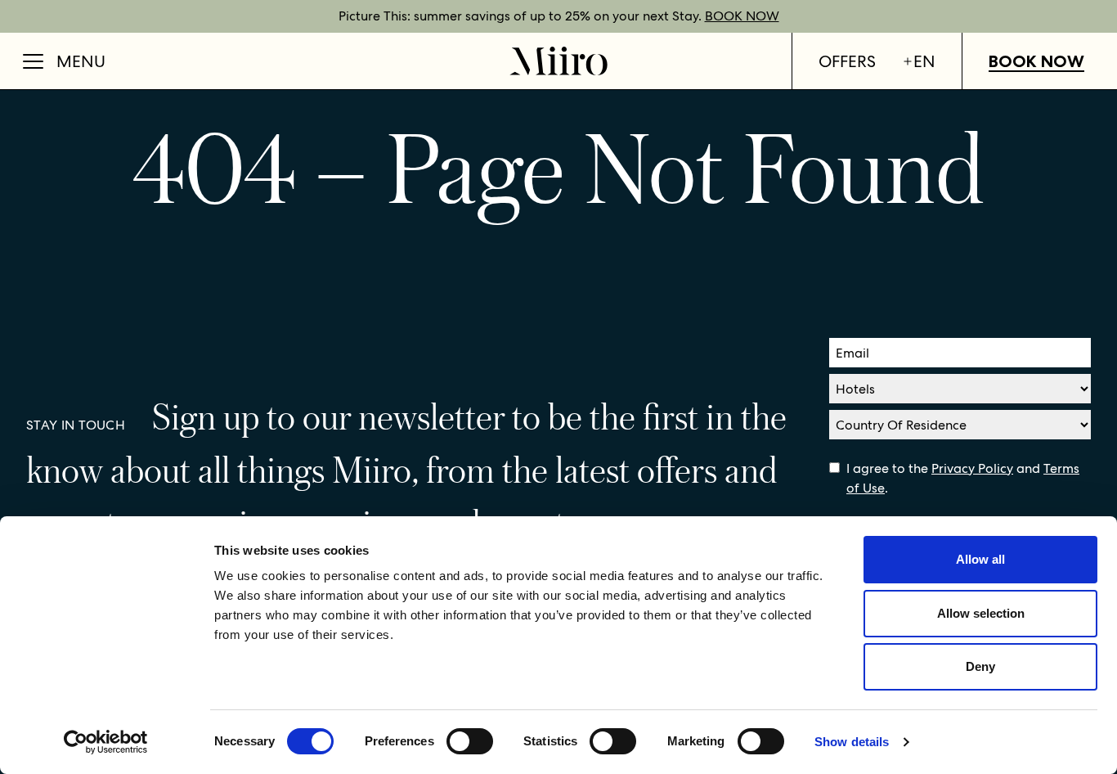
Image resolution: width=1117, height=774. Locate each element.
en (924, 61)
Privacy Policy (972, 468)
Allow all (980, 559)
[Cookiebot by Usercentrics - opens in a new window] (105, 742)
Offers (847, 61)
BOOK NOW (742, 16)
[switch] (469, 741)
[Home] (558, 61)
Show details (851, 742)
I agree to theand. (962, 478)
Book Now (1036, 61)
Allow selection (981, 613)
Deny (980, 666)
